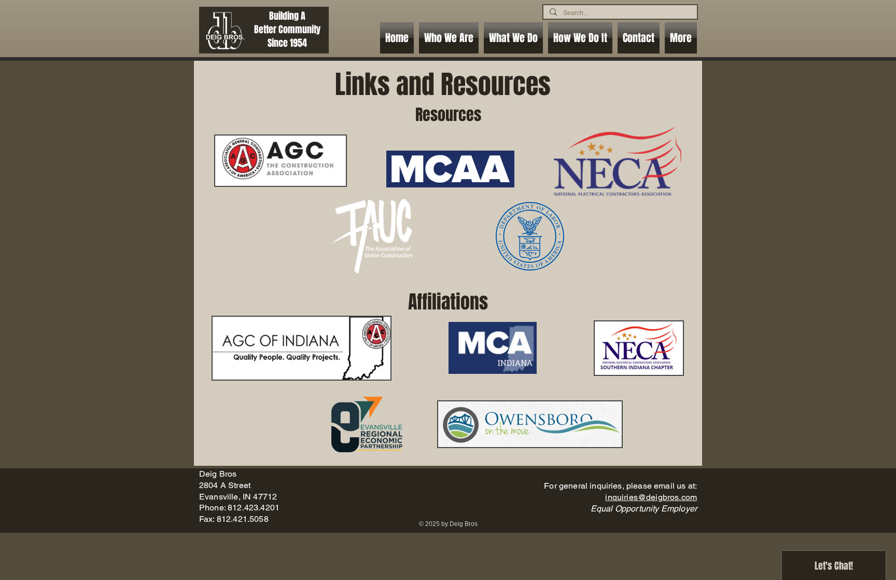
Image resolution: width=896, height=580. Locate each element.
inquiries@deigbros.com (651, 497)
